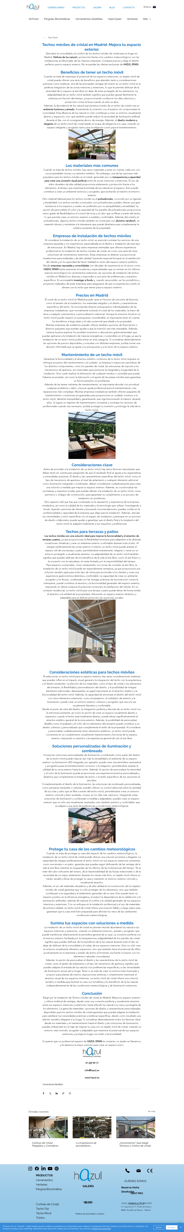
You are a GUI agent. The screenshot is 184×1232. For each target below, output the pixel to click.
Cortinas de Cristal (47, 1204)
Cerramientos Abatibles (89, 19)
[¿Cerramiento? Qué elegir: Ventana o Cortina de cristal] (135, 1127)
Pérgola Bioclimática (49, 1189)
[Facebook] (36, 1168)
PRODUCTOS (44, 1175)
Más (145, 19)
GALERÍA (88, 1186)
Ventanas (132, 19)
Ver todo (151, 1111)
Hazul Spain (114, 19)
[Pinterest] (56, 1168)
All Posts (34, 19)
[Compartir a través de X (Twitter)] (50, 1093)
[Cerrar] (180, 1227)
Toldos (40, 1217)
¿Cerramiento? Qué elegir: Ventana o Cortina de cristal (135, 1144)
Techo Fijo (42, 1208)
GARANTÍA (88, 1202)
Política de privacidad (101, 1229)
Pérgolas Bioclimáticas (57, 19)
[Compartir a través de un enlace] (63, 1093)
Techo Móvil (43, 1213)
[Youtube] (50, 1168)
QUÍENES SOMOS (135, 1181)
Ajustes (159, 1227)
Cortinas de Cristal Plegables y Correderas (45, 1144)
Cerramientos (44, 1180)
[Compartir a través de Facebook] (43, 1093)
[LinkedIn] (43, 1168)
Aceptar (171, 1227)
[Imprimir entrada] (70, 1093)
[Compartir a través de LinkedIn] (56, 1093)
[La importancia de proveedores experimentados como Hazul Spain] (92, 1127)
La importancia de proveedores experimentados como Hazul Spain (89, 1144)
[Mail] (154, 7)
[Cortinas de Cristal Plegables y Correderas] (48, 1127)
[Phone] (127, 1170)
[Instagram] (30, 1168)
